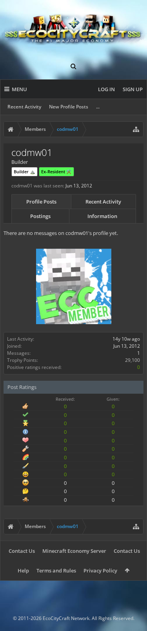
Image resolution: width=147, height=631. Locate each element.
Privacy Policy (100, 570)
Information (102, 216)
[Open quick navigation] (136, 129)
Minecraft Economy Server (74, 550)
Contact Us (22, 550)
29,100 (132, 360)
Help (23, 570)
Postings (40, 216)
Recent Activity (24, 106)
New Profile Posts (68, 106)
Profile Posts (41, 201)
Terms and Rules (56, 570)
